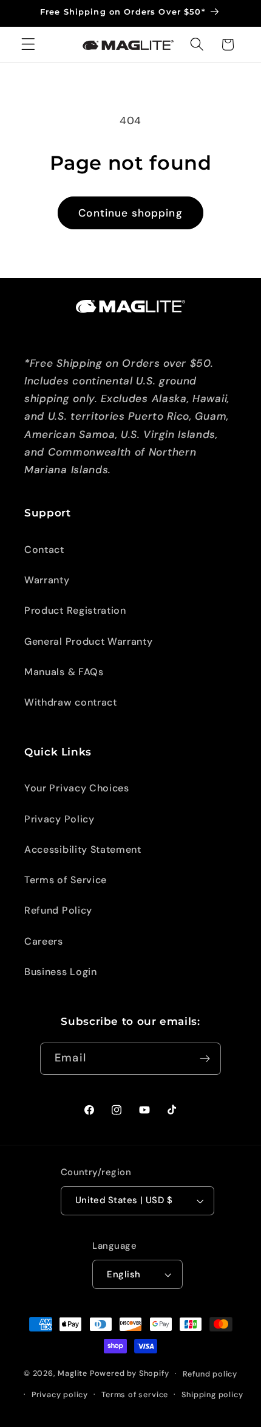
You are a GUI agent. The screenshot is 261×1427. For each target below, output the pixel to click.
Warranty (47, 580)
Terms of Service (65, 879)
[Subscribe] (204, 1059)
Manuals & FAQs (64, 671)
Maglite (72, 1373)
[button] (28, 44)
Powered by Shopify (129, 1373)
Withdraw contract (70, 702)
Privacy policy (60, 1394)
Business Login (60, 971)
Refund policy (210, 1374)
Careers (43, 941)
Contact (44, 549)
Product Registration (75, 610)
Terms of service (134, 1394)
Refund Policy (58, 910)
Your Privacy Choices (76, 788)
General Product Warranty (88, 641)
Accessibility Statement (82, 849)
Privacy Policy (59, 819)
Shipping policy (212, 1394)
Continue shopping (130, 213)
